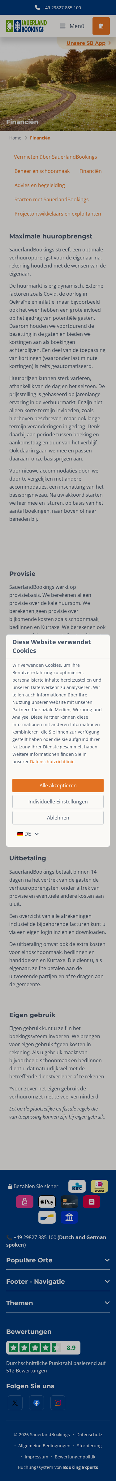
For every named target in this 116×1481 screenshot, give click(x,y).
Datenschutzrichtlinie (52, 761)
